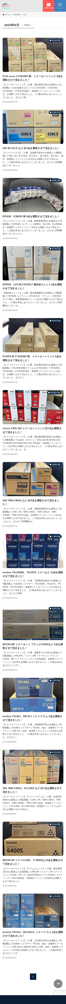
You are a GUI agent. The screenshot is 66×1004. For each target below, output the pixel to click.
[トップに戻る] (58, 983)
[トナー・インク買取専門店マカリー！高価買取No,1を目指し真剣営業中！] (5, 6)
